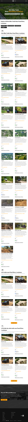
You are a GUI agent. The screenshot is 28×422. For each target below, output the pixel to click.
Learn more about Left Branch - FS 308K (20, 210)
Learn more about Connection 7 (7, 94)
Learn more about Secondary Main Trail (20, 117)
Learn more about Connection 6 (20, 140)
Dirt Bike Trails (8, 8)
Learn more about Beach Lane (7, 47)
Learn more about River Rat (7, 210)
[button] (4, 25)
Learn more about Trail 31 (20, 71)
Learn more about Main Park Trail (20, 187)
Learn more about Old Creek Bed (7, 140)
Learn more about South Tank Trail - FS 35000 (7, 256)
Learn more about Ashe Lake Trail (20, 233)
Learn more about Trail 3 (7, 163)
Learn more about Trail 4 (7, 117)
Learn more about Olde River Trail (20, 47)
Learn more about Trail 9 (20, 163)
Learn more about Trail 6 (20, 94)
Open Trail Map (4, 399)
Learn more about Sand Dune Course (7, 71)
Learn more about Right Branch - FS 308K (7, 233)
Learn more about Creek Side (7, 187)
